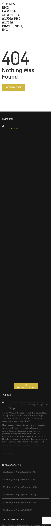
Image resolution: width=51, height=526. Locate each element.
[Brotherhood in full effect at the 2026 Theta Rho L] (25, 138)
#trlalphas (7, 446)
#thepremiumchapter (22, 446)
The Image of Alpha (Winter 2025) (19, 479)
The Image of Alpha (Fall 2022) (17, 510)
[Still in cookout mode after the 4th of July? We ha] (25, 215)
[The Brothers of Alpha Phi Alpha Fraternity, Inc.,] (25, 291)
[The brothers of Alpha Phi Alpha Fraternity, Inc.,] (25, 246)
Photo (9, 449)
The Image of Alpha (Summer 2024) (20, 487)
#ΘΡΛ (41, 446)
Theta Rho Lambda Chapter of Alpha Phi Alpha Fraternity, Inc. (26, 404)
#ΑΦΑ (36, 446)
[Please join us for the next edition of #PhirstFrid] (25, 268)
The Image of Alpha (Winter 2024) (19, 495)
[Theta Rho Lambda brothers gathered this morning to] (25, 349)
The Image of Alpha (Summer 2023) (19, 502)
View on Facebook (8, 454)
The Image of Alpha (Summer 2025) (19, 472)
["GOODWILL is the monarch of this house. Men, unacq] (25, 158)
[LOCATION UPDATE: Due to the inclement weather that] (25, 190)
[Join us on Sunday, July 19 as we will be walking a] (25, 231)
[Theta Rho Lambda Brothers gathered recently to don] (25, 330)
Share (5, 456)
